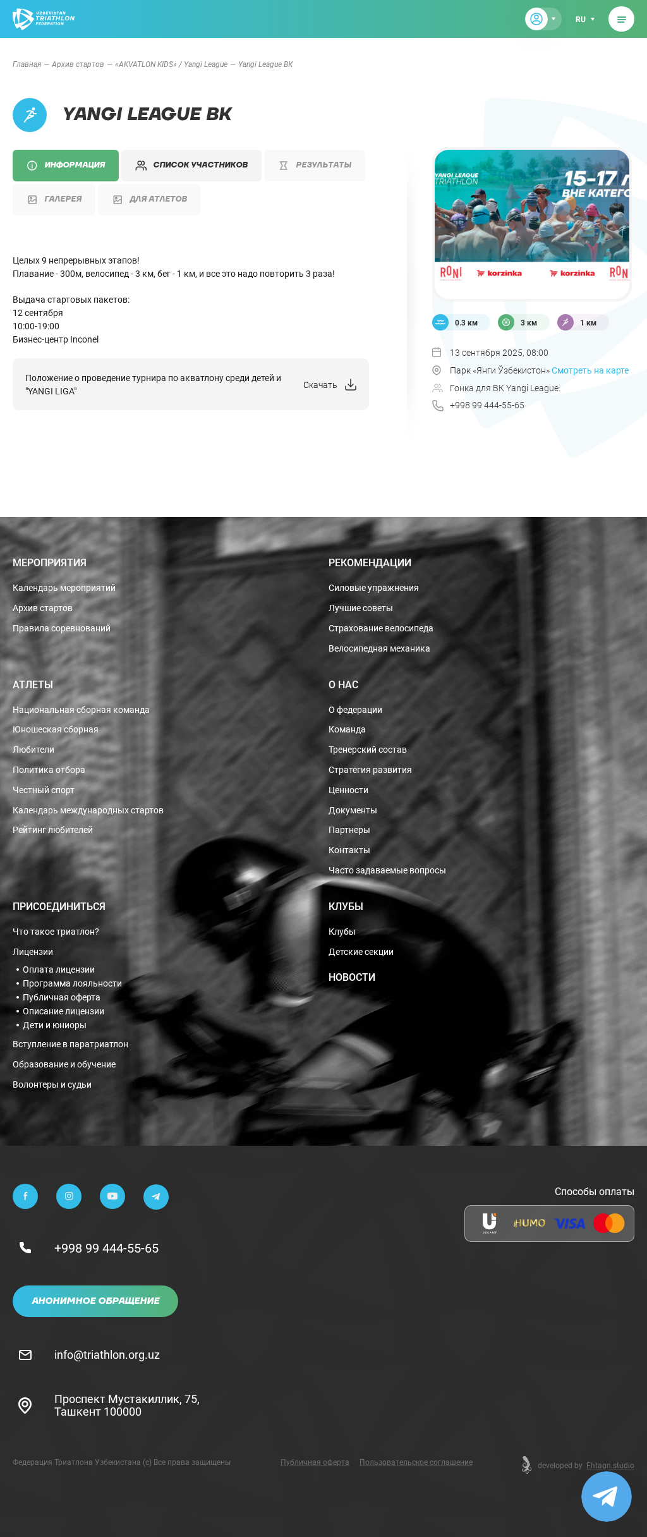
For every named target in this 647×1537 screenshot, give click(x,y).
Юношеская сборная (56, 729)
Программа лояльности (72, 983)
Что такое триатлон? (56, 931)
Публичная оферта (61, 997)
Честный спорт (44, 790)
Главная (27, 64)
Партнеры (349, 830)
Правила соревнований (62, 628)
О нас (343, 684)
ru (581, 19)
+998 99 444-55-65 (106, 1247)
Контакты (349, 850)
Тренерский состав (368, 749)
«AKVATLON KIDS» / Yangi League (171, 64)
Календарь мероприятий (64, 588)
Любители (33, 749)
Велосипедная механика (379, 648)
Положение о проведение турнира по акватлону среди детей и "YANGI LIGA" (153, 384)
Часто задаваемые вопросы (387, 870)
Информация (74, 165)
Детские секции (361, 952)
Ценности (348, 790)
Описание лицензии (63, 1011)
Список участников (200, 165)
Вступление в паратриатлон (70, 1044)
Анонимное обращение (95, 1301)
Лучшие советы (361, 608)
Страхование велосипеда (381, 628)
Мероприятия (50, 562)
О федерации (355, 710)
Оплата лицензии (59, 969)
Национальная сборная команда (81, 710)
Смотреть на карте (590, 370)
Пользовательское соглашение (416, 1462)
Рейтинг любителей (53, 830)
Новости (352, 977)
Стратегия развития (370, 770)
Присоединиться (59, 906)
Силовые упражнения (374, 588)
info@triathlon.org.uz (107, 1354)
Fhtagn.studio (610, 1465)
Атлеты (33, 684)
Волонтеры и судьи (52, 1084)
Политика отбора (49, 770)
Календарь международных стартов (88, 810)
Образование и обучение (64, 1064)
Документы (353, 810)
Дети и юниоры (55, 1025)
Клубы (346, 906)
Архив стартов (78, 64)
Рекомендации (370, 562)
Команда (347, 729)
